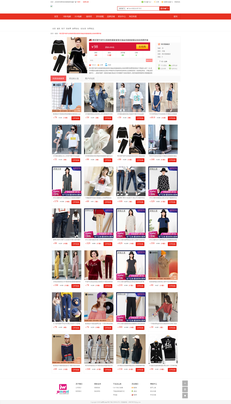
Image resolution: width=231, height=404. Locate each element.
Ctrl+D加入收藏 (118, 387)
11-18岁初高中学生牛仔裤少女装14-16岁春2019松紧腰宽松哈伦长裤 (66, 324)
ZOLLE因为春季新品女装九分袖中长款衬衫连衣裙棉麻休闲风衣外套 (131, 240)
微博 (135, 395)
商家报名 (177, 2)
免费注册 (86, 2)
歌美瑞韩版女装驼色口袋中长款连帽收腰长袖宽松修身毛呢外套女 (163, 282)
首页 (56, 16)
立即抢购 (75, 118)
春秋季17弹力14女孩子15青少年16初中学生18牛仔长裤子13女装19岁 (131, 198)
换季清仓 (75, 29)
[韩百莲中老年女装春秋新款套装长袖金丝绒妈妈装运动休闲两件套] (69, 73)
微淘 (135, 387)
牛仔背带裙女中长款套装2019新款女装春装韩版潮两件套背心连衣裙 (163, 114)
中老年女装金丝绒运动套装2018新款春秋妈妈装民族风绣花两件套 (99, 282)
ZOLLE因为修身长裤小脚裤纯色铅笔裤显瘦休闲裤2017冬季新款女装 (99, 240)
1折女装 (83, 29)
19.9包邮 (78, 16)
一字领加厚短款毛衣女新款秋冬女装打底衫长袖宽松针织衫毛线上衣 (163, 324)
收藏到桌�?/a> (168, 2)
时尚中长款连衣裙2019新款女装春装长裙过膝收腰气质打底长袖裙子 (163, 156)
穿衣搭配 (100, 16)
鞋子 (63, 29)
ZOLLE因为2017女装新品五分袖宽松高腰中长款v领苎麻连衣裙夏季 (67, 198)
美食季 (68, 29)
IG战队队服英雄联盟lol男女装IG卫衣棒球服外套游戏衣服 (163, 366)
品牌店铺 (111, 16)
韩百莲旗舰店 (165, 44)
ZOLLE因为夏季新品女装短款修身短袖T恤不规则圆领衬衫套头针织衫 (130, 282)
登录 (78, 2)
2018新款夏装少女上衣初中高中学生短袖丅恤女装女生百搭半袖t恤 (66, 156)
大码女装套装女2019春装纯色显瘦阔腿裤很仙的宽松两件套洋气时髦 (66, 282)
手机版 (115, 395)
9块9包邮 (67, 16)
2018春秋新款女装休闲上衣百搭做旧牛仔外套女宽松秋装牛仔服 (99, 114)
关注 (148, 2)
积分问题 (153, 391)
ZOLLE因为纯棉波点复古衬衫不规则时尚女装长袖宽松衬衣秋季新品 (163, 198)
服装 (58, 29)
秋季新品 (90, 29)
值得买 (89, 16)
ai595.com (104, 402)
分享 (157, 2)
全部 (54, 29)
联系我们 (78, 391)
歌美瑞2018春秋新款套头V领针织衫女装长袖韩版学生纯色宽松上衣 (66, 366)
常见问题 (153, 395)
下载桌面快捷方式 (119, 391)
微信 (135, 391)
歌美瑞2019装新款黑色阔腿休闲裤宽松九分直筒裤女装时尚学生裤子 (66, 114)
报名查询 (97, 391)
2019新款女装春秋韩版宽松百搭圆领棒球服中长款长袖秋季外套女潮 (131, 366)
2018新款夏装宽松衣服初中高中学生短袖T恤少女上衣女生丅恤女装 (130, 114)
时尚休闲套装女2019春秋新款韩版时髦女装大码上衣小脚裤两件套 (99, 366)
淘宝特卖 (133, 16)
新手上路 (153, 387)
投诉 (109, 65)
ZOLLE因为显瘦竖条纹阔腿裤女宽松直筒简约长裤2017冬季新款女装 (131, 324)
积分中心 (122, 16)
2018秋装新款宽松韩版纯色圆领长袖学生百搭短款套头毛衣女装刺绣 (99, 156)
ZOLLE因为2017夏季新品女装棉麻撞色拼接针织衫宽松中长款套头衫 (163, 240)
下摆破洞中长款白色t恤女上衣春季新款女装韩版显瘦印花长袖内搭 (98, 198)
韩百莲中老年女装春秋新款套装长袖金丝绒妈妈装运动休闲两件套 (80, 33)
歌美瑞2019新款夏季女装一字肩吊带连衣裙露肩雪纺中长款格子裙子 (99, 324)
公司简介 (78, 387)
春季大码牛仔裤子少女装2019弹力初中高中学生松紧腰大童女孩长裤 (66, 240)
